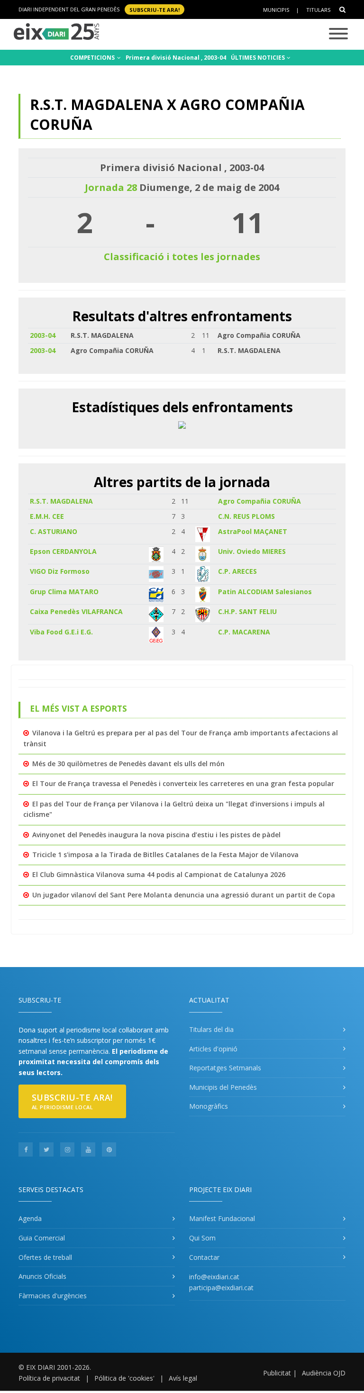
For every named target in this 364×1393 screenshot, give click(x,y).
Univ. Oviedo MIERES (252, 551)
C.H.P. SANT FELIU (247, 611)
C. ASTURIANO (53, 531)
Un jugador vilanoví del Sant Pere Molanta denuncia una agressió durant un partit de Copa (183, 894)
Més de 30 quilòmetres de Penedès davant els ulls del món (128, 763)
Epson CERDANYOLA (63, 551)
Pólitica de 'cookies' (124, 1378)
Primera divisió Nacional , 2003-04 (176, 58)
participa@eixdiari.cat (221, 1287)
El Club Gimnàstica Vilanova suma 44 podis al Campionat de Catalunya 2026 (158, 874)
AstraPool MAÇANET (252, 531)
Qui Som (202, 1237)
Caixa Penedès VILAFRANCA (76, 611)
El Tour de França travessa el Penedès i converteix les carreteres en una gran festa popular (183, 783)
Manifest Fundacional (222, 1218)
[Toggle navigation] (338, 34)
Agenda (30, 1218)
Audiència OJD (324, 1372)
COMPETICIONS (93, 58)
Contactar (204, 1257)
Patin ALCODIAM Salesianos (265, 591)
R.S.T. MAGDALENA (61, 501)
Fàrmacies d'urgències (52, 1295)
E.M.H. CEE (47, 516)
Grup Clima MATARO (64, 591)
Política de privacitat (49, 1378)
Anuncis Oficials (42, 1276)
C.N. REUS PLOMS (246, 516)
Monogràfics (208, 1106)
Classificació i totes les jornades (182, 256)
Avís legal (183, 1378)
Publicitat (277, 1372)
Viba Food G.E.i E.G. (61, 631)
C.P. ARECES (237, 571)
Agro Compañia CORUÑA (259, 501)
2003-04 (42, 335)
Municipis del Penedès (223, 1087)
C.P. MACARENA (244, 631)
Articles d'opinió (213, 1048)
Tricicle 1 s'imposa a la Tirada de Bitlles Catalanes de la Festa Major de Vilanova (165, 854)
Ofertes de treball (45, 1257)
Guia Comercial (41, 1237)
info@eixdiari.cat (214, 1276)
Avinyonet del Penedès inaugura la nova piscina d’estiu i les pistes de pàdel (156, 834)
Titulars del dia (211, 1029)
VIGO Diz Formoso (60, 571)
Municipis (276, 9)
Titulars (318, 9)
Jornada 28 (111, 187)
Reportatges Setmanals (225, 1067)
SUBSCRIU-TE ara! (154, 9)
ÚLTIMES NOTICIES (258, 58)
